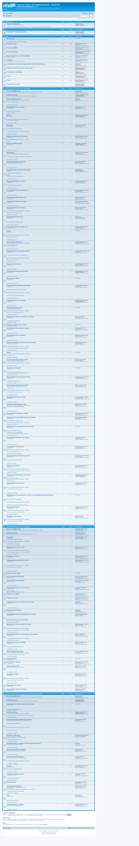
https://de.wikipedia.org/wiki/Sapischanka (15, 420)
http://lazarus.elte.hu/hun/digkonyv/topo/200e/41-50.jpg (17, 550)
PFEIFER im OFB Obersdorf (81, 43)
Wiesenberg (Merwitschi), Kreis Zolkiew (16, 689)
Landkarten (9, 60)
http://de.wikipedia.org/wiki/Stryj (13, 800)
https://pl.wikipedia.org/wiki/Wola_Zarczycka (15, 591)
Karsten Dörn (79, 483)
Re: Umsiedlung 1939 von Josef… (82, 47)
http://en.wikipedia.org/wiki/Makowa (14, 308)
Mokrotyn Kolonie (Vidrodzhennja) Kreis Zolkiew (19, 624)
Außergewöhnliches (8, 21)
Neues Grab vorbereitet (80, 316)
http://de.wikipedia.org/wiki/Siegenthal (14, 430)
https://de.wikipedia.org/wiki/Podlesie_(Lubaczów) (16, 386)
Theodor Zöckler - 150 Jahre (81, 786)
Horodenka (77, 743)
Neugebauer (79, 456)
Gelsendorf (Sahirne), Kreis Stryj (15, 216)
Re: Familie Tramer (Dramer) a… (81, 226)
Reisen (8, 80)
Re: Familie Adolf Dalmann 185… (82, 94)
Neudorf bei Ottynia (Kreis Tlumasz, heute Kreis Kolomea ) (21, 342)
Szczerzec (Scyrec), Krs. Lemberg (15, 804)
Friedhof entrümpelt (79, 516)
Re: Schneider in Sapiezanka (81, 417)
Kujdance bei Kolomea (12, 598)
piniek (78, 666)
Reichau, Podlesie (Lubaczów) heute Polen (17, 385)
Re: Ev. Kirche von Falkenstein (81, 201)
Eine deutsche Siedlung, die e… (81, 465)
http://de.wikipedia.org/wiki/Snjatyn (13, 111)
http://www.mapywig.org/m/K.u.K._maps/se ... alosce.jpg (18, 153)
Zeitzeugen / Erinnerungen (13, 84)
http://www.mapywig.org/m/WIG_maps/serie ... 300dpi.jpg (18, 100)
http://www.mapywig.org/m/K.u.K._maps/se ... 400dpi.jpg (18, 310)
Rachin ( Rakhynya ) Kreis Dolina (15, 651)
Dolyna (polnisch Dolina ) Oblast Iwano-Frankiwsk (19, 719)
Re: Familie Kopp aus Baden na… (82, 376)
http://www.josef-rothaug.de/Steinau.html (14, 459)
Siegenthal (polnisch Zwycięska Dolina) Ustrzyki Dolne (20, 426)
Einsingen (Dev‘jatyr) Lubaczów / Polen (16, 197)
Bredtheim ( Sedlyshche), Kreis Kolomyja (17, 136)
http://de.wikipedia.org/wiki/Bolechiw (14, 709)
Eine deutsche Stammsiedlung (81, 556)
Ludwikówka (77, 601)
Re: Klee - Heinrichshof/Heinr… (81, 241)
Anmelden (4, 812)
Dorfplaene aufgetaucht (80, 197)
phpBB (44, 830)
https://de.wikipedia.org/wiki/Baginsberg (14, 128)
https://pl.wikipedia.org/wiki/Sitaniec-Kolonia (15, 667)
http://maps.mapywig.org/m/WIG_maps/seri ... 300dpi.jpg (18, 234)
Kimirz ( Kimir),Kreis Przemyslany (15, 576)
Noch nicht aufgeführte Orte (14, 91)
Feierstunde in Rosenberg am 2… (82, 413)
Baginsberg (10, 125)
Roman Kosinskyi (80, 217)
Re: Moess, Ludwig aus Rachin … (82, 651)
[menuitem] (11, 13)
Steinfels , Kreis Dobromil (13, 465)
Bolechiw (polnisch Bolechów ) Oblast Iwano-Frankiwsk (21, 704)
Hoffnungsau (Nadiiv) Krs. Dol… (82, 560)
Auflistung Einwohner (12, 95)
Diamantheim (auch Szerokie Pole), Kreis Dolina (19, 169)
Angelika (78, 720)
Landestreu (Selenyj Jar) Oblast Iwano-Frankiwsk (19, 285)
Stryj (8, 795)
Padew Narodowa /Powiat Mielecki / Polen (17, 359)
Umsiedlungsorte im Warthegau (15, 72)
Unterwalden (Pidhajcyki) (13, 507)
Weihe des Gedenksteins (80, 634)
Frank (78, 744)
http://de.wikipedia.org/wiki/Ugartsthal (14, 499)
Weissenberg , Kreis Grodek (14, 685)
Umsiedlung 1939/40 (12, 47)
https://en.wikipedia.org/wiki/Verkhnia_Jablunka (16, 750)
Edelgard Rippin (80, 227)
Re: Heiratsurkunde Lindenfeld (81, 300)
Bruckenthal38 (79, 537)
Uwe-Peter (79, 44)
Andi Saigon (79, 418)
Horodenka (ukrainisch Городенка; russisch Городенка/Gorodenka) (24, 743)
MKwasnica (79, 696)
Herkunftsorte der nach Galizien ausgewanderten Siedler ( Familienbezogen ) (26, 64)
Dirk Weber (79, 107)
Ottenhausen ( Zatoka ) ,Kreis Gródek (16, 642)
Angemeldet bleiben (61, 814)
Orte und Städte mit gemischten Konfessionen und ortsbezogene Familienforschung (22, 693)
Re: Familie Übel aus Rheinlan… (81, 136)
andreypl (78, 286)
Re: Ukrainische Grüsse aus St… (82, 446)
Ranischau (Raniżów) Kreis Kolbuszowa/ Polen (18, 377)
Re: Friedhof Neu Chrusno (80, 328)
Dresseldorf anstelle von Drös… (81, 528)
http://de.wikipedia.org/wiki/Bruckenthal (14, 539)
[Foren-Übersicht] (9, 5)
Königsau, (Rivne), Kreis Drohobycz (16, 580)
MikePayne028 (79, 182)
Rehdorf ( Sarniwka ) (12, 658)
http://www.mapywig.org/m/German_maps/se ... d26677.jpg (18, 292)
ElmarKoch (79, 329)
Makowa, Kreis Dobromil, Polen (15, 307)
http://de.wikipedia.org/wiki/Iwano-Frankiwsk (15, 791)
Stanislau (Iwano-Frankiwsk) (14, 786)
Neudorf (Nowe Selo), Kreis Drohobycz (16, 335)
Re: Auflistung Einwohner (80, 532)
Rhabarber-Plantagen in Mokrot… (82, 624)
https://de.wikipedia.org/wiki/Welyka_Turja (15, 172)
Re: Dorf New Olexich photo (81, 782)
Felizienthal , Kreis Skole (13, 556)
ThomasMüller (79, 360)
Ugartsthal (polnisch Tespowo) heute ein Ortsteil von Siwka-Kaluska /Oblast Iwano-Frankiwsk (30, 495)
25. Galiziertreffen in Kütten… (81, 75)
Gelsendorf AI (78, 216)
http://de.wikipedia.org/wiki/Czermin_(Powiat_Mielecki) (17, 255)
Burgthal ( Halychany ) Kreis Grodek (16, 547)
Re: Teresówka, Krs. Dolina (80, 674)
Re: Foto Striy (78, 795)
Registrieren (12, 812)
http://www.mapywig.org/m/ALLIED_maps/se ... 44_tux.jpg (18, 139)
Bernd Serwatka (80, 24)
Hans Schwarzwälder (81, 736)
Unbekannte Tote (78, 23)
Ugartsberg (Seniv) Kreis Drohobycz (16, 483)
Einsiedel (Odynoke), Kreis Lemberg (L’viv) (17, 190)
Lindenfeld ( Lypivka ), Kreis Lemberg (16, 300)
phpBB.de (54, 832)
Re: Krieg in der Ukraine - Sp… (81, 804)
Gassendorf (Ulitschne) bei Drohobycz (16, 207)
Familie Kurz (77, 71)
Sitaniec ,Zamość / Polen (13, 666)
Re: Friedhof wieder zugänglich (81, 397)
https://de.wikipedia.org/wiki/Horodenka (14, 744)
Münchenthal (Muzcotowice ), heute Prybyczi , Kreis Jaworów (22, 634)
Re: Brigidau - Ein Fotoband (81, 143)
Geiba (78, 56)
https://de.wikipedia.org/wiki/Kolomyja (14, 768)
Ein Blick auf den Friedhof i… (81, 404)
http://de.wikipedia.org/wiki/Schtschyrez (14, 805)
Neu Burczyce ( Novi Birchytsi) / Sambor (17, 324)
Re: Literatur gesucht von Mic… (81, 55)
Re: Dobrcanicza (78, 90)
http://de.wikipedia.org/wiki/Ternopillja (14, 185)
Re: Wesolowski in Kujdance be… (82, 597)
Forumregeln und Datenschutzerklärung (17, 31)
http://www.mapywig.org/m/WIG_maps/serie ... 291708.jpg (18, 390)
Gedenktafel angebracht (80, 437)
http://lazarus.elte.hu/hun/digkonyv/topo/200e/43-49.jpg (17, 620)
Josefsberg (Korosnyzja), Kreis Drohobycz (17, 271)
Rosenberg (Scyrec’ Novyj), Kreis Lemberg (17, 413)
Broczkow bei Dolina (12, 712)
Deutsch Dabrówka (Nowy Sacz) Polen (16, 161)
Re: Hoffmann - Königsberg (81, 587)
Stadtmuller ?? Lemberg (80, 773)
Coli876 (78, 757)
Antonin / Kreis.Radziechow (14, 99)
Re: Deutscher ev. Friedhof (80, 125)
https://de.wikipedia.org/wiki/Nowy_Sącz (14, 162)
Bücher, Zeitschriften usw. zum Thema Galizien (18, 56)
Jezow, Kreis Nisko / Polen (13, 573)
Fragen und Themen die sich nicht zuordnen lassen (20, 68)
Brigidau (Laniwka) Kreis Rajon (14, 143)
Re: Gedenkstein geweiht (80, 161)
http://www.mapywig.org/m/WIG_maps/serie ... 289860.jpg (18, 210)
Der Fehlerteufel (11, 38)
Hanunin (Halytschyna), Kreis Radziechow (17, 227)
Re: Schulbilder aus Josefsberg (81, 271)
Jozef (78, 581)
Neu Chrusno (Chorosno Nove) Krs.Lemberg (18, 328)
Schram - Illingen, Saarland (80, 665)
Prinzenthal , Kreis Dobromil (14, 367)
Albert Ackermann (79, 169)
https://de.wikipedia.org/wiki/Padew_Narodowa (16, 360)
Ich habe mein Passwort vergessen (50, 814)
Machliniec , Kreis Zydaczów (14, 610)
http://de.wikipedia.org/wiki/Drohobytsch (14, 739)
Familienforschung (11, 43)
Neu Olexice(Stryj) (11, 782)
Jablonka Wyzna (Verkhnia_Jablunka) (16, 749)
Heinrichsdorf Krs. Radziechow (14, 242)
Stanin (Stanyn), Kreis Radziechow (15, 446)
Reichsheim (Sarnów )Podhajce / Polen (16, 404)
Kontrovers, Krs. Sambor (13, 594)
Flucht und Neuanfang (12, 52)
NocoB (78, 774)
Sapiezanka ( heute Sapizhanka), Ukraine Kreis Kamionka (21, 417)
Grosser (78, 60)
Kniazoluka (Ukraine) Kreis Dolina (15, 756)
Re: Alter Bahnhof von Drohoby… (82, 735)
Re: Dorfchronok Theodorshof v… (82, 474)
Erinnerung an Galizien (80, 84)
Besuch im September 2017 (80, 207)
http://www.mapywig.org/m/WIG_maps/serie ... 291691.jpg (18, 362)
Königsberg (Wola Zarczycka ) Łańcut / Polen (18, 587)
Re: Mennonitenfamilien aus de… (82, 190)
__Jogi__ (78, 652)
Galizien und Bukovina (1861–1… (82, 59)
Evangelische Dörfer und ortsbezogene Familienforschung (17, 88)
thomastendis (79, 343)
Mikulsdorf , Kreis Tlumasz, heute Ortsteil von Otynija (20, 316)
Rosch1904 (45, 824)
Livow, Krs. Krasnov (79, 695)
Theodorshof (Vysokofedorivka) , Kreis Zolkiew (18, 475)
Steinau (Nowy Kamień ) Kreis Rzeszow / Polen (18, 455)
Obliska (9, 352)
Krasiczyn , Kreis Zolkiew (13, 278)
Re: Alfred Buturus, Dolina (80, 719)
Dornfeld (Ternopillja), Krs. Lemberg (16, 181)
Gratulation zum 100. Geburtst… (82, 152)
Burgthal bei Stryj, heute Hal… (81, 547)
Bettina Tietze (79, 507)
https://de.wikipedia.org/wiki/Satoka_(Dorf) (15, 646)
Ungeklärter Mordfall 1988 (13, 23)
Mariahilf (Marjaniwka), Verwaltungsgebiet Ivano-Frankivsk (21, 614)
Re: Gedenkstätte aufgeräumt (81, 181)
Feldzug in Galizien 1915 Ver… (81, 712)
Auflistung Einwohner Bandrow (81, 115)
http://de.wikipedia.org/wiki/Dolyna (13, 723)
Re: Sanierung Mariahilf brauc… (81, 614)
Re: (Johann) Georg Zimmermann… (82, 250)
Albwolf (78, 64)
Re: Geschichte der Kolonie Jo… (82, 263)
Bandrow (9, 115)
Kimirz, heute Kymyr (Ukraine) (81, 576)
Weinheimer (77, 98)
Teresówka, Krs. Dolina (12, 674)
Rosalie (78, 750)
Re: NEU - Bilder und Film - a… (81, 342)
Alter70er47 (79, 91)
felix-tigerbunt (79, 126)
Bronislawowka (10, 152)
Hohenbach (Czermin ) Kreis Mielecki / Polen (18, 251)
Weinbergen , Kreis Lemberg (14, 516)
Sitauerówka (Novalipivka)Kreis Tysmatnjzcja (18, 437)
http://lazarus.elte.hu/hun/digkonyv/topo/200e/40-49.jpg (17, 119)
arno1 (78, 598)
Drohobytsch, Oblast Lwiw (13, 735)
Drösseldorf (77, 610)
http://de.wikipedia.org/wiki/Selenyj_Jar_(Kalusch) (16, 289)
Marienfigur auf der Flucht (80, 689)
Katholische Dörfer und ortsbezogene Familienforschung (16, 526)
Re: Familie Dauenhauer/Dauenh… (82, 455)
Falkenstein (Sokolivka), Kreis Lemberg (16, 201)
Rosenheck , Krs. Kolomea (13, 662)
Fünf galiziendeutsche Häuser (81, 661)
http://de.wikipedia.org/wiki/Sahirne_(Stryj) (15, 221)
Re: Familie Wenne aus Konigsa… (82, 580)
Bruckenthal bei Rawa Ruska (81, 536)
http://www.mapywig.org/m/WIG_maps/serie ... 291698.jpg (18, 243)
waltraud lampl (79, 675)
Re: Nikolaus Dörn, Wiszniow (81, 482)
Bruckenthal (10, 537)
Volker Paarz (79, 48)
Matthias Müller (79, 242)
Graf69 (78, 99)
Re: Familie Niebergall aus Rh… (81, 285)
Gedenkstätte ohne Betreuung (81, 335)
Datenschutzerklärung (79, 31)
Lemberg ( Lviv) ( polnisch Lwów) (15, 774)
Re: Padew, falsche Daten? (80, 359)
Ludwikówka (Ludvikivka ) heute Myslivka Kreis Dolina (20, 602)
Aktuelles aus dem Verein (80, 67)
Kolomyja (9, 765)
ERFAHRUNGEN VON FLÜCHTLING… (83, 51)
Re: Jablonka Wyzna (79, 749)
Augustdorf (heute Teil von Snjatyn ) (16, 107)
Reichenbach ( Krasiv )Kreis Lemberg (16, 397)
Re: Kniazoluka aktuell (79, 756)
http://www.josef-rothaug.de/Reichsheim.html (15, 406)
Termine (9, 76)
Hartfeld (9, 231)
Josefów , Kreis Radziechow (14, 264)
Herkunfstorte (78, 63)
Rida (77, 588)
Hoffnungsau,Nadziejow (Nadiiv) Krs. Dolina (18, 560)
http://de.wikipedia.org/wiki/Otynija (13, 320)
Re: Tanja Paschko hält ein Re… (81, 765)
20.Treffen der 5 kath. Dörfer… (81, 642)
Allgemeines (6, 36)
